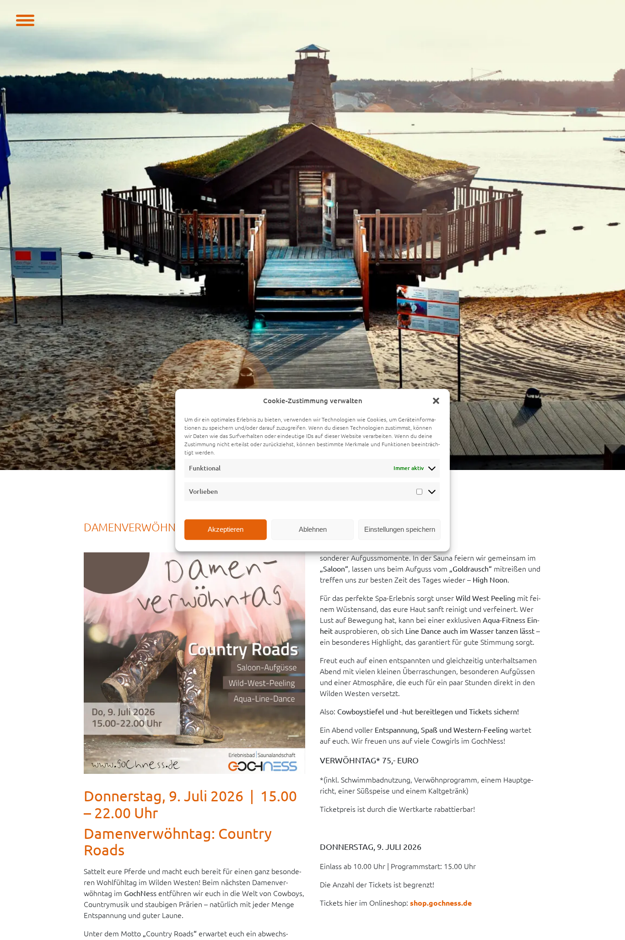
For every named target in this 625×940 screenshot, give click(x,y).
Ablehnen (313, 529)
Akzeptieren (225, 529)
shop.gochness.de (441, 903)
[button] (436, 400)
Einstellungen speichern (399, 529)
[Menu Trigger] (25, 19)
